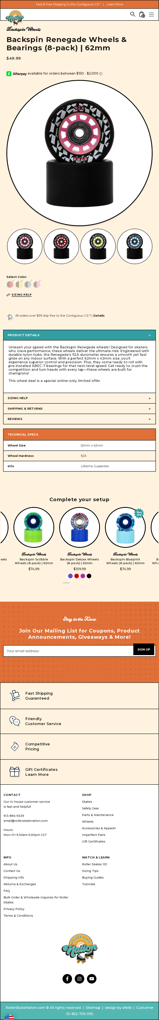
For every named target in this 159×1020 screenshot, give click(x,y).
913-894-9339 (14, 816)
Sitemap (93, 1008)
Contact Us (12, 871)
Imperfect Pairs (93, 835)
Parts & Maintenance (98, 815)
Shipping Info (14, 877)
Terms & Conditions (18, 915)
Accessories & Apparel (99, 828)
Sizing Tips (90, 871)
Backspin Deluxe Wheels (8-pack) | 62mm (79, 561)
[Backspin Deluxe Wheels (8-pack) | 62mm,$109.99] (79, 527)
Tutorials (88, 884)
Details (99, 315)
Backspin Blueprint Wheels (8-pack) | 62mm (125, 561)
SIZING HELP (18, 398)
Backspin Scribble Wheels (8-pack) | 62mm (34, 561)
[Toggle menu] (151, 14)
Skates (87, 802)
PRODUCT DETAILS (24, 335)
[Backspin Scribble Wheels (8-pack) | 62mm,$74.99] (33, 527)
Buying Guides (93, 877)
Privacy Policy (14, 909)
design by (113, 1008)
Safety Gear (90, 808)
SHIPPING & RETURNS (25, 408)
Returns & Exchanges (20, 884)
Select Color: (16, 277)
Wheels (88, 821)
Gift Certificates (93, 841)
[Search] (133, 14)
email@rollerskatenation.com (26, 821)
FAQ (7, 891)
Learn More (114, 4)
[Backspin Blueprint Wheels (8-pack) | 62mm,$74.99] (125, 527)
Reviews (15, 419)
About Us (10, 864)
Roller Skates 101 (94, 864)
